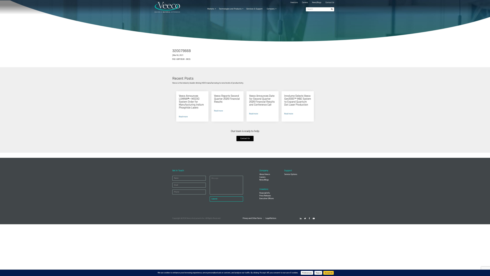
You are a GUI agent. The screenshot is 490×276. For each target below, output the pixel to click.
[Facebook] (309, 218)
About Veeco (264, 174)
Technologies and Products (230, 9)
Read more (183, 117)
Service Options (290, 174)
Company (271, 9)
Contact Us (330, 2)
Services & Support (254, 9)
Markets (210, 9)
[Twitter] (305, 218)
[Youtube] (314, 218)
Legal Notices (271, 218)
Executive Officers (266, 199)
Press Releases (265, 196)
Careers (305, 2)
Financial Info (264, 193)
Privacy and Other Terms (252, 218)
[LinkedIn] (301, 218)
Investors (294, 2)
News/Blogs (316, 2)
